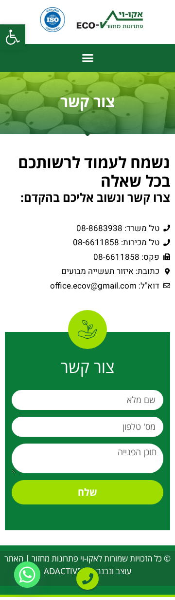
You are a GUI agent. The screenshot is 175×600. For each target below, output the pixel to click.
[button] (12, 37)
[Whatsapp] (27, 574)
